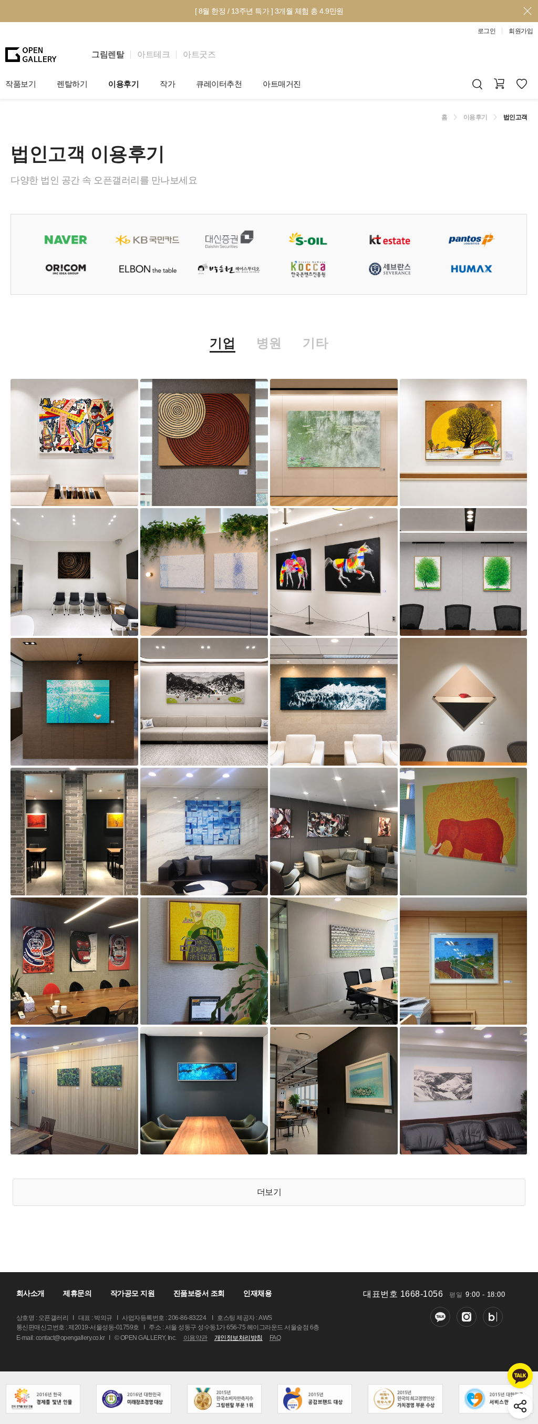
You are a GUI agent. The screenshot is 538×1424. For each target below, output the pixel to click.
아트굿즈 (199, 54)
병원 (269, 343)
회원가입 (521, 31)
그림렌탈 (107, 54)
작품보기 (20, 83)
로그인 (487, 31)
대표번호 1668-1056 (403, 1293)
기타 (315, 343)
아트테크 (153, 54)
